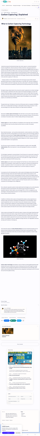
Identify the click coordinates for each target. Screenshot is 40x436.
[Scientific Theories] (9, 5)
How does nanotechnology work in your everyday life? (19, 384)
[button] (38, 1)
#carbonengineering (12, 317)
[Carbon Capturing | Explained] (7, 331)
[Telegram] (11, 420)
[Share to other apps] (23, 320)
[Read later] (35, 19)
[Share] (27, 434)
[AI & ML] (3, 5)
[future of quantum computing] (25, 377)
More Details (18, 432)
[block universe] (15, 386)
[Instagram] (7, 420)
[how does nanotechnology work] (21, 382)
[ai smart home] (15, 366)
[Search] (35, 1)
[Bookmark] (36, 1)
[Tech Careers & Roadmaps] (26, 5)
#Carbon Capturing (5, 317)
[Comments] (35, 434)
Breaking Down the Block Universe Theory (17, 387)
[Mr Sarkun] (5, 18)
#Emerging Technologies (21, 317)
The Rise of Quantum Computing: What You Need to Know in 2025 (20, 380)
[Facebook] (3, 420)
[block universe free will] (21, 386)
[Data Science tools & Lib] (36, 5)
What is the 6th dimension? (14, 375)
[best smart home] (20, 366)
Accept (8, 432)
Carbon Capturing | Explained (5, 336)
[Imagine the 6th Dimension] (22, 373)
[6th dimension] (15, 373)
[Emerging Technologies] (17, 5)
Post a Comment (20, 344)
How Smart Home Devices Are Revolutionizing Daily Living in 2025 (20, 368)
